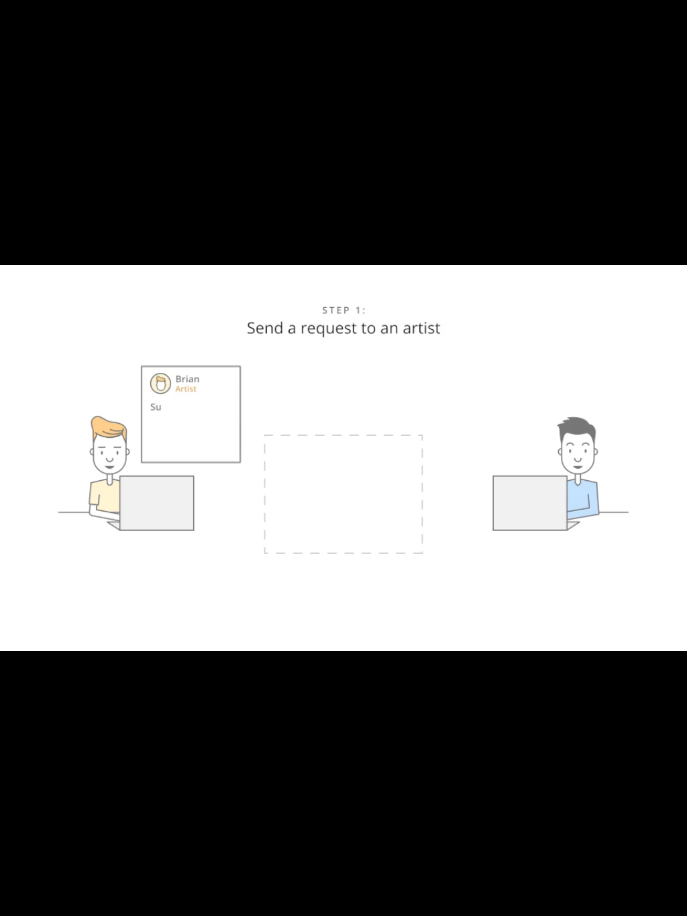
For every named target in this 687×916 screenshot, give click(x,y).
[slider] (326, 901)
